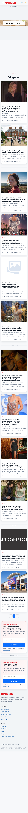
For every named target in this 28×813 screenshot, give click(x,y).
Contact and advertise (7, 729)
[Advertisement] (14, 55)
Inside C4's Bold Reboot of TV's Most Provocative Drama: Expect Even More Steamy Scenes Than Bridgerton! (13, 199)
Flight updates (5, 711)
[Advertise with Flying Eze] (14, 22)
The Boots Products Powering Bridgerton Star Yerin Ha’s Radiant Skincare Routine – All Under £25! (12, 328)
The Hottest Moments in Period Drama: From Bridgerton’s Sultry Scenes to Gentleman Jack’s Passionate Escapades (11, 285)
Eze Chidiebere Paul (8, 120)
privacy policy (6, 650)
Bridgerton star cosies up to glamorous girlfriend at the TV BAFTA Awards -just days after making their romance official (14, 556)
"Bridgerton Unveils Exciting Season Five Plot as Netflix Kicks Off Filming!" (13, 151)
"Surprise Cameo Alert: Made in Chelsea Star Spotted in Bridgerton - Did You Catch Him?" (11, 242)
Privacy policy (5, 734)
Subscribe (14, 644)
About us (3, 726)
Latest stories (5, 709)
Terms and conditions (7, 736)
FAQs (2, 731)
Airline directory (5, 717)
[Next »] (17, 616)
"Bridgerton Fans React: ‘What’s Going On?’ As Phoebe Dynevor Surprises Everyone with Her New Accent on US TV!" (11, 109)
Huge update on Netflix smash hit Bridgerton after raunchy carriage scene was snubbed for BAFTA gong (12, 507)
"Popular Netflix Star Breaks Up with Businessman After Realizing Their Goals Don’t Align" (12, 465)
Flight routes (4, 719)
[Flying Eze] (10, 2)
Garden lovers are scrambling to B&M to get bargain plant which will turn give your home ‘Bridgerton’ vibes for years (13, 599)
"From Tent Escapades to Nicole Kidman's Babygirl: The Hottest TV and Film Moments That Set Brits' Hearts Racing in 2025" (11, 422)
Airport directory (6, 714)
